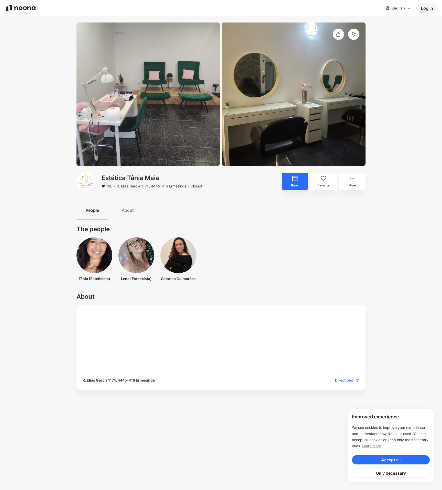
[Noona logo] (20, 8)
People (92, 210)
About (128, 210)
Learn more (371, 446)
